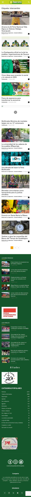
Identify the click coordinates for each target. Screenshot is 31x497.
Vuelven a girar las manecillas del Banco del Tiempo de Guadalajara (15, 237)
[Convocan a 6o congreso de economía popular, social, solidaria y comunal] (6, 360)
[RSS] (13, 493)
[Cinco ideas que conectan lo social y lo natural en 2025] (15, 66)
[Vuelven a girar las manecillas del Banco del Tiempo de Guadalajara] (15, 227)
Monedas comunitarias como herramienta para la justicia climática (13, 192)
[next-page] (18, 247)
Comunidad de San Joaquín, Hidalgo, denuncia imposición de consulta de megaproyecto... (19, 336)
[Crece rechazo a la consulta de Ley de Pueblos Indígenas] (6, 264)
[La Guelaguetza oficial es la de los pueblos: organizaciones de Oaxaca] (15, 43)
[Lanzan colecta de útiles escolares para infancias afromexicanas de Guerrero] (6, 295)
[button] (29, 2)
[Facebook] (4, 493)
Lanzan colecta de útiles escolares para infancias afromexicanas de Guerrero (19, 294)
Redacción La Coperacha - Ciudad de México (12, 32)
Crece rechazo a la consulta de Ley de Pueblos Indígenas (20, 262)
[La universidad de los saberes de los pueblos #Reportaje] (15, 135)
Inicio (3, 6)
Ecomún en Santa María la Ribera (14, 215)
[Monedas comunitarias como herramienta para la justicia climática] (15, 181)
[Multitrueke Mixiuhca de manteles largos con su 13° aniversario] (15, 112)
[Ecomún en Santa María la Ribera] (15, 206)
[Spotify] (17, 493)
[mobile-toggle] (2, 2)
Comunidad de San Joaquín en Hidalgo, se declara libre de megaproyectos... (18, 344)
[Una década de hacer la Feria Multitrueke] (15, 158)
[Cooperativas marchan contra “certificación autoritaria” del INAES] (6, 329)
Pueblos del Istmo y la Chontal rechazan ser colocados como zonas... (18, 278)
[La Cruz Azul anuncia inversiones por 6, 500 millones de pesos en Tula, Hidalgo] (6, 271)
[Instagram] (9, 493)
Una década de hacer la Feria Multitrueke (13, 168)
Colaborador (4, 79)
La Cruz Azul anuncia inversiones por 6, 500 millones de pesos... (19, 270)
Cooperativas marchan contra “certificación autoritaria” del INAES (19, 327)
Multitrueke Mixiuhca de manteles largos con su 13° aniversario (14, 122)
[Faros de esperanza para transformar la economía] (15, 89)
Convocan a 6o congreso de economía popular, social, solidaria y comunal (20, 359)
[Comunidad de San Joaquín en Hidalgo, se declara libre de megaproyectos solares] (6, 344)
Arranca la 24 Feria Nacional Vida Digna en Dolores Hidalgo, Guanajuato (14, 29)
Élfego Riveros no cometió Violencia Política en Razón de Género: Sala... (20, 286)
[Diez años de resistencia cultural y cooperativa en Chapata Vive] (6, 352)
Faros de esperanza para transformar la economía (11, 99)
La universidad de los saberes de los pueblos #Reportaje (14, 145)
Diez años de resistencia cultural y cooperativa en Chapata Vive (19, 351)
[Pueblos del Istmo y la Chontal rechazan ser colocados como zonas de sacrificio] (6, 279)
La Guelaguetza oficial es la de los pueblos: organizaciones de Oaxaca (15, 53)
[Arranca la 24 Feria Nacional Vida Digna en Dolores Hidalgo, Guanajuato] (15, 18)
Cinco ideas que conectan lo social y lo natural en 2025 (15, 76)
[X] (22, 493)
